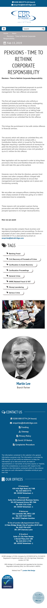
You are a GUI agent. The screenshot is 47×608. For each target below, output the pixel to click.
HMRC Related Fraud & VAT (20, 281)
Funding (25, 427)
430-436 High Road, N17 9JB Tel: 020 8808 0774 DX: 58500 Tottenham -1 (23, 489)
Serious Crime (14, 293)
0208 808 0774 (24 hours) (24, 2)
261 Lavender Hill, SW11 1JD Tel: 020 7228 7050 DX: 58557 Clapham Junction (23, 514)
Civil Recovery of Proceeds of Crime (23, 259)
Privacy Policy (25, 436)
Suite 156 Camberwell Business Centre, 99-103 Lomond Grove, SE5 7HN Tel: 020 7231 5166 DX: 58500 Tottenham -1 (23, 502)
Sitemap (25, 431)
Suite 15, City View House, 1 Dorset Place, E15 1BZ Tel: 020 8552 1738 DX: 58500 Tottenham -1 (23, 538)
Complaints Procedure (25, 444)
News (14, 33)
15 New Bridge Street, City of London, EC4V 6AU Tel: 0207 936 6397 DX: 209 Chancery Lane (23, 526)
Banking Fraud (14, 253)
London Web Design (29, 570)
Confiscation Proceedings (19, 270)
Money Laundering (16, 287)
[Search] (43, 29)
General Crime (14, 276)
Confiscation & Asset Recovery (21, 265)
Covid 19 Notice (25, 440)
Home (5, 33)
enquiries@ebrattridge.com (25, 5)
